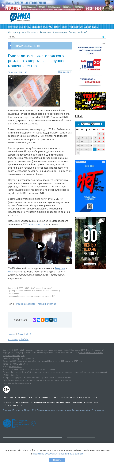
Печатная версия (46, 410)
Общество (37, 27)
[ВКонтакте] (38, 320)
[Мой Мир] (47, 320)
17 (78, 145)
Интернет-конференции (33, 402)
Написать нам (63, 410)
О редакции (98, 410)
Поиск (27, 410)
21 (95, 145)
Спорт (64, 27)
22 (99, 145)
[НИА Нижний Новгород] (20, 21)
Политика (13, 27)
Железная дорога (25, 303)
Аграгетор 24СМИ (18, 339)
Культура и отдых (51, 27)
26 (86, 149)
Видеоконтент (64, 402)
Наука (95, 27)
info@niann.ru (15, 366)
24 (78, 149)
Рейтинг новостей (12, 405)
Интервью (32, 32)
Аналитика (45, 32)
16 (103, 141)
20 (90, 145)
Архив (20, 334)
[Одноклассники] (43, 320)
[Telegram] (55, 320)
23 (103, 145)
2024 (28, 334)
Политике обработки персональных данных (58, 453)
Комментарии (60, 32)
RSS (34, 410)
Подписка (17, 410)
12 (86, 141)
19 (86, 145)
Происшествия (76, 27)
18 (82, 145)
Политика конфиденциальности (17, 383)
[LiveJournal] (51, 320)
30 (103, 149)
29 (99, 149)
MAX (10, 271)
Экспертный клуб (78, 32)
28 (95, 149)
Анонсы (51, 402)
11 (82, 141)
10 (78, 141)
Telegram (60, 268)
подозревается (36, 224)
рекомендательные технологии (57, 380)
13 (90, 141)
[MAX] (34, 320)
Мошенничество (47, 303)
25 (82, 149)
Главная (11, 334)
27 (90, 149)
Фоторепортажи (17, 32)
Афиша (87, 27)
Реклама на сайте (81, 410)
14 (95, 141)
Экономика (24, 27)
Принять (57, 460)
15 (99, 141)
